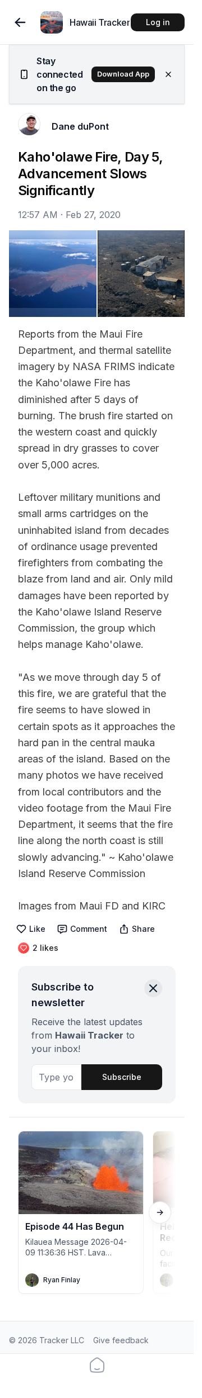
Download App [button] (123, 74)
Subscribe (121, 1077)
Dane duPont (80, 126)
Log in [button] (158, 22)
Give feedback (121, 1340)
